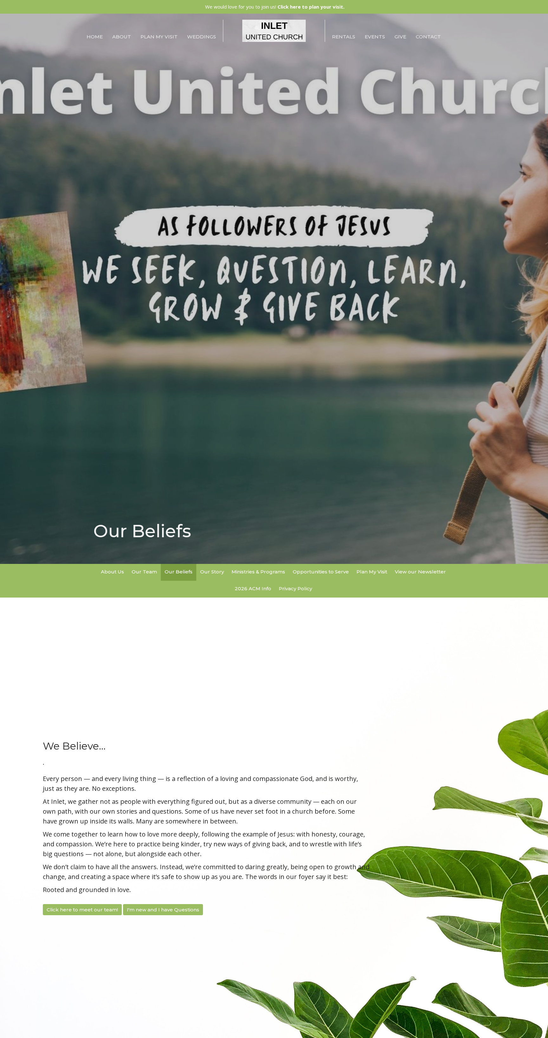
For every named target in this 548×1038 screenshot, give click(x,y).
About (121, 37)
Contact (428, 37)
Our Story (212, 572)
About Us (112, 572)
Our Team (144, 572)
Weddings (201, 37)
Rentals (343, 37)
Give (400, 37)
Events (375, 37)
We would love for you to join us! (274, 6)
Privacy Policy (295, 588)
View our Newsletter (420, 572)
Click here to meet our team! (82, 910)
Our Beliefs (178, 572)
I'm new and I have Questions (163, 910)
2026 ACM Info (253, 588)
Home (95, 37)
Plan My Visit (159, 37)
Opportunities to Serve (321, 572)
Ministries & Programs (258, 572)
